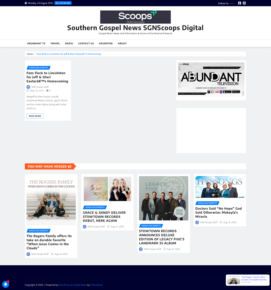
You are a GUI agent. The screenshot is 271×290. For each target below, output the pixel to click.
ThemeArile (96, 284)
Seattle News (80, 284)
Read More (35, 116)
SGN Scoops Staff (40, 86)
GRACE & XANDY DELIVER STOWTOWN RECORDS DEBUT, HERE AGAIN (104, 216)
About (122, 43)
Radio (69, 43)
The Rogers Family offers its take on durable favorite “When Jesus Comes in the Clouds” (49, 242)
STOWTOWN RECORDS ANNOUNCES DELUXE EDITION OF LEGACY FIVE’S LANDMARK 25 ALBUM (161, 237)
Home (30, 53)
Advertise (106, 43)
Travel (55, 43)
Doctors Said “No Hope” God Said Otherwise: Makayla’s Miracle (218, 212)
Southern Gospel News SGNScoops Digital (135, 27)
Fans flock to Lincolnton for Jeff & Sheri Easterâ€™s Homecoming (68, 53)
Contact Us (86, 43)
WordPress (65, 284)
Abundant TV (36, 43)
